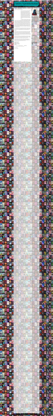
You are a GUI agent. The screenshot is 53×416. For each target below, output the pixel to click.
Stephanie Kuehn (34, 380)
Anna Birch (38, 76)
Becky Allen (33, 88)
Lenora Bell (37, 261)
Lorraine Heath (33, 273)
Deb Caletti (33, 137)
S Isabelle (38, 348)
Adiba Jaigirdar (37, 52)
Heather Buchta (37, 175)
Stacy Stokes (34, 379)
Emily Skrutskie (33, 151)
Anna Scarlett (38, 78)
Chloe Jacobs (34, 117)
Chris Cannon (37, 117)
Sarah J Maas (33, 359)
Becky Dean (36, 88)
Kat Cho (35, 223)
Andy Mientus (36, 74)
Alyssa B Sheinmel (36, 63)
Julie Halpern (36, 216)
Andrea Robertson (34, 73)
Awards (36, 86)
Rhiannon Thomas (37, 337)
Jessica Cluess (34, 204)
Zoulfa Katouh (35, 409)
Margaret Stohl (33, 282)
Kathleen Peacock (36, 230)
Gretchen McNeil (33, 170)
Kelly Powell (36, 238)
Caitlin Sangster (33, 104)
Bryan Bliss (33, 102)
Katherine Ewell (37, 228)
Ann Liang (33, 76)
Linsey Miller (35, 267)
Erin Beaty (33, 157)
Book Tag (35, 96)
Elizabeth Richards (33, 146)
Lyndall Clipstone (35, 274)
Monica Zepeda (37, 305)
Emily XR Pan (34, 152)
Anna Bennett (35, 76)
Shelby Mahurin (34, 371)
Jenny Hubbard (33, 203)
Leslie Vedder (35, 262)
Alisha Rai (33, 61)
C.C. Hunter (35, 103)
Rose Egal (35, 345)
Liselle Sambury (37, 269)
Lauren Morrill (34, 257)
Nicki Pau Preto (37, 312)
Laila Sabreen (35, 250)
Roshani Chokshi (33, 346)
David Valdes (33, 136)
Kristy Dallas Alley (36, 248)
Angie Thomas (34, 75)
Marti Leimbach (36, 289)
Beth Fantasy (36, 89)
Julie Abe (34, 215)
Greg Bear (35, 169)
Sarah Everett (34, 358)
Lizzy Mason (35, 271)
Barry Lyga (37, 87)
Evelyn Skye (34, 160)
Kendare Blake (35, 239)
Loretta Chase (34, 272)
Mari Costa (34, 283)
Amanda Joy (37, 65)
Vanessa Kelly (33, 399)
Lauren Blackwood (36, 256)
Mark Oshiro (37, 288)
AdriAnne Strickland (33, 53)
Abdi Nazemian (37, 49)
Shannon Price (35, 369)
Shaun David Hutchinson (36, 370)
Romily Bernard (37, 343)
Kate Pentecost (35, 226)
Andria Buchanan (33, 74)
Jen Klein (33, 194)
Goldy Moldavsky (34, 168)
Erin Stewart (37, 158)
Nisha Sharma (38, 314)
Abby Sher (34, 49)
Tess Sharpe (33, 390)
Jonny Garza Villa (33, 212)
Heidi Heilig (37, 178)
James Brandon (37, 187)
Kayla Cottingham (35, 235)
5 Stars (37, 46)
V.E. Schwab (34, 398)
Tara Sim (37, 387)
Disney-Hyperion (18, 46)
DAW (35, 136)
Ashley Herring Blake (34, 83)
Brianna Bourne (33, 98)
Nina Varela (35, 314)
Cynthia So (33, 130)
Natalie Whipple (33, 310)
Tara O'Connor (35, 387)
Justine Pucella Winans (35, 218)
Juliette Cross (35, 217)
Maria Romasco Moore (34, 284)
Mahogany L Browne (33, 278)
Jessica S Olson (36, 206)
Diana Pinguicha (35, 139)
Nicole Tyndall (33, 313)
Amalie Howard (36, 64)
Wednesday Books (35, 404)
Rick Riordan (23, 46)
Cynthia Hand (36, 129)
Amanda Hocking (33, 65)
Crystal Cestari (37, 128)
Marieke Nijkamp (36, 285)
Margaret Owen (33, 281)
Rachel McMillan (35, 327)
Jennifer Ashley (33, 197)
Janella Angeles (37, 189)
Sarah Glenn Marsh (37, 358)
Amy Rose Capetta (36, 71)
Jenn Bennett (34, 195)
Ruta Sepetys (37, 347)
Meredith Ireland (33, 299)
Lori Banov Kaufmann (37, 272)
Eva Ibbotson (36, 159)
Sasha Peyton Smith (36, 364)
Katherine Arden (34, 228)
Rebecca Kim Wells (33, 332)
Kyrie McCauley (37, 249)
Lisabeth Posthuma (34, 269)
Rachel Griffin (37, 325)
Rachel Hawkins (33, 326)
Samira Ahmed (33, 353)
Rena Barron (33, 336)
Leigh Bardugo (37, 260)
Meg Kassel (33, 293)
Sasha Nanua (33, 364)
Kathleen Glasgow (33, 230)
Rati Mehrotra (35, 330)
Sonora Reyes (37, 375)
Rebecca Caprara (35, 331)
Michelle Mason (37, 301)
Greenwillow (33, 169)
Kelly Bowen (37, 236)
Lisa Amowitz (38, 267)
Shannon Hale (37, 368)
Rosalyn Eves (33, 344)
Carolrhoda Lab (35, 108)
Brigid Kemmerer (33, 99)
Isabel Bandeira (36, 184)
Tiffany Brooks (34, 391)
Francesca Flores (33, 162)
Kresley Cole (36, 245)
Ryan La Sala (35, 348)
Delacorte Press (33, 138)
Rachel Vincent (36, 328)
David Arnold (36, 135)
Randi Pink (37, 329)
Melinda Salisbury (35, 295)
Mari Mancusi (36, 283)
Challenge (32, 115)
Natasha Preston (33, 311)
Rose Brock (33, 345)
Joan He (36, 208)
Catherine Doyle (35, 113)
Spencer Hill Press (35, 377)
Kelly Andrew (34, 236)
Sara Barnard (35, 354)
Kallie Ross (36, 219)
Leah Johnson (36, 259)
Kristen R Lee (37, 246)
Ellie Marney (37, 148)
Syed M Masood (33, 385)
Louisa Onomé (37, 273)
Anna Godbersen (37, 77)
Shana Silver (36, 367)
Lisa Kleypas (35, 268)
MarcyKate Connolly (33, 280)
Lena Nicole (34, 261)
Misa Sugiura (34, 304)
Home (22, 62)
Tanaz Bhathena (37, 386)
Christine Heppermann (33, 119)
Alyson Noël (33, 63)
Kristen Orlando (35, 246)
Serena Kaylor (38, 366)
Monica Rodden (35, 305)
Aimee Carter (36, 54)
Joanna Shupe (37, 209)
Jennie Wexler (38, 196)
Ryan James (33, 348)
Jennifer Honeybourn (36, 199)
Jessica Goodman (36, 204)
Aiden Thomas (33, 54)
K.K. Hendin (34, 219)
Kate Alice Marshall (34, 224)
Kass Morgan (33, 223)
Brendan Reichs (35, 97)
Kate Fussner (34, 225)
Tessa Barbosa (36, 390)
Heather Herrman (37, 176)
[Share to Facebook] (25, 45)
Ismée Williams (35, 185)
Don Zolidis (37, 140)
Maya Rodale (37, 292)
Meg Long (35, 293)
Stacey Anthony (33, 378)
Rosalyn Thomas (36, 344)
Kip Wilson (35, 244)
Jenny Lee (35, 203)
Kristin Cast (33, 247)
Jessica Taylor (36, 207)
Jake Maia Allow (34, 187)
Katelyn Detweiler (35, 227)
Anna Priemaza (35, 78)
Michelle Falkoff (37, 300)
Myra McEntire (35, 306)
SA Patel (38, 349)
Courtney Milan (35, 127)
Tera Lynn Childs (36, 389)
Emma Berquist (37, 152)
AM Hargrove (34, 64)
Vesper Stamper (34, 400)
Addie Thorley (37, 51)
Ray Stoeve (37, 330)
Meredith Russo (36, 299)
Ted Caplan (37, 388)
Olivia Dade (37, 316)
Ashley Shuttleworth (34, 84)
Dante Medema (36, 134)
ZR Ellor (37, 409)
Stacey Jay (35, 378)
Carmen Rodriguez (33, 107)
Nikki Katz (35, 313)
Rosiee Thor (37, 346)
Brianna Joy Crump (36, 98)
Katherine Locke (36, 229)
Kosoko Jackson (33, 245)
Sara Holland (36, 355)
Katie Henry (33, 233)
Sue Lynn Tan (35, 381)
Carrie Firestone (34, 109)
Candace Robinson (35, 106)
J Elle (37, 185)
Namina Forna (34, 307)
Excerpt (36, 160)
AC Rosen (36, 50)
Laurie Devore (34, 258)
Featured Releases (36, 161)
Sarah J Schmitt (37, 359)
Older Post (29, 62)
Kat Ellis (37, 223)
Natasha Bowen (36, 310)
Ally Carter (33, 62)
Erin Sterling (35, 158)
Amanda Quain (36, 66)
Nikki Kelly (38, 313)
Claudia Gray (34, 124)
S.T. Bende (33, 349)
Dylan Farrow (33, 141)
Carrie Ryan (33, 110)
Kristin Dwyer (36, 247)
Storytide (33, 381)
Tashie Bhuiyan (34, 388)
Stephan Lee (37, 379)
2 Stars (16, 46)
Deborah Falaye (36, 137)
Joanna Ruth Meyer (33, 209)
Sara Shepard (34, 356)
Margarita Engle (36, 282)
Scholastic (37, 365)
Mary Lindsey (33, 290)
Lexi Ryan (37, 262)
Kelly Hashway (34, 237)
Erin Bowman (35, 157)
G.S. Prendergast (36, 163)
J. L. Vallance (35, 186)
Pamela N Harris (33, 318)
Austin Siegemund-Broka (37, 85)
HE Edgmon (35, 175)
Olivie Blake (37, 317)
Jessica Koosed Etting (35, 205)
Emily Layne (37, 150)
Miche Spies (34, 300)
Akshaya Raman (37, 55)
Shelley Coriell (37, 371)
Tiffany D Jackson (36, 391)
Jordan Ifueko (37, 212)
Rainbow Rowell (33, 329)
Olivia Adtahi (35, 316)
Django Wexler (35, 140)
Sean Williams (35, 366)
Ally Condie (36, 62)
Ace (37, 50)
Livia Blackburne (36, 270)
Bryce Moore (36, 102)
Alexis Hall (33, 60)
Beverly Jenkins (34, 93)
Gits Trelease (37, 167)
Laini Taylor (38, 250)
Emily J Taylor (35, 150)
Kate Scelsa (38, 226)
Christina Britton (35, 118)
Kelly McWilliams (33, 238)
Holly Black (34, 180)
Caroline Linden (36, 107)
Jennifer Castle (36, 197)
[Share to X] (25, 45)
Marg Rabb (37, 280)
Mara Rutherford (36, 279)
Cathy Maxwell (35, 114)
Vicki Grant (36, 400)
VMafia (38, 402)
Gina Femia (34, 167)
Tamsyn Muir (34, 386)
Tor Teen (36, 395)
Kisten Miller (37, 244)
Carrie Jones (37, 109)
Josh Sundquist (33, 213)
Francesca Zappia (36, 162)
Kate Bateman (37, 224)
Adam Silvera (35, 51)
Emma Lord (35, 153)
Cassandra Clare (34, 111)
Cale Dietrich (36, 104)
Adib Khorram (34, 52)
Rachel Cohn (34, 325)
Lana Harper (35, 251)
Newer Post (15, 62)
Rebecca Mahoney (37, 332)
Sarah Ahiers (36, 357)
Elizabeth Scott (37, 146)
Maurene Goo (36, 291)
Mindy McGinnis (35, 303)
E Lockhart (36, 141)
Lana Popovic (37, 251)
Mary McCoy (36, 290)
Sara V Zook (36, 356)
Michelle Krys (34, 301)
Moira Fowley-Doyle (37, 304)
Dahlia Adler (35, 130)
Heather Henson (34, 176)
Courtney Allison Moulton (34, 126)
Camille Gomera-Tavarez (34, 105)
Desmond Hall (37, 138)
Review (21, 46)
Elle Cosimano (34, 147)
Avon (34, 86)
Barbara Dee (35, 87)
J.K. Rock (37, 186)
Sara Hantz (33, 355)
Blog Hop (33, 94)
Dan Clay (38, 130)
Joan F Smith (33, 208)
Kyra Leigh (35, 249)
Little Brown (33, 270)
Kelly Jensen (36, 237)
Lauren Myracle (37, 257)
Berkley (34, 89)
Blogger (29, 414)
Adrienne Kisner (37, 53)
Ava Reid (32, 86)
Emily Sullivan (36, 151)
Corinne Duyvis (35, 125)
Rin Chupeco (34, 339)
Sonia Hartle (34, 375)
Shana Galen (33, 367)
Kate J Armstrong (37, 225)
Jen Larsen (36, 194)
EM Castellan (35, 149)
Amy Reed (33, 71)
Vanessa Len (36, 399)
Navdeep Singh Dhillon (37, 311)
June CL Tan (37, 217)
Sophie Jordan (33, 376)
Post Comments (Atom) (19, 63)
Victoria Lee (33, 401)
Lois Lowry (38, 271)
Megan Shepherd (34, 294)
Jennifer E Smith (35, 198)
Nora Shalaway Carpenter (35, 315)
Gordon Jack (37, 168)
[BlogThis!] (24, 45)
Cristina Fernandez (33, 128)
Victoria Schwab (36, 401)
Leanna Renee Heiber (33, 260)
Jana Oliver (37, 188)
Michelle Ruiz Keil (33, 302)
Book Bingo (38, 95)
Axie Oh (38, 86)
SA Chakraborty (36, 349)
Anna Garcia (34, 77)
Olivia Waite (34, 317)
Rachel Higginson (37, 326)
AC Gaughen (34, 50)
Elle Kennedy (37, 147)
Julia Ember (36, 214)
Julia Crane (34, 214)
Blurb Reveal (35, 95)
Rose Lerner (37, 345)
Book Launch (33, 96)
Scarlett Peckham (34, 365)
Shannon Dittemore (33, 368)
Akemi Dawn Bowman (33, 55)
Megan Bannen (37, 293)
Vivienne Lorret (35, 402)
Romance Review (33, 343)
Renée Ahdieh (36, 336)
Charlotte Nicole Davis (35, 116)
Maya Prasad (35, 292)
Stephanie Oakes (36, 380)
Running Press (34, 347)
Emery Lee (37, 149)
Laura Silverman (33, 255)
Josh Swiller (36, 213)
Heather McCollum (36, 177)
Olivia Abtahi (33, 316)
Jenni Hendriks (35, 196)
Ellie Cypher (34, 148)
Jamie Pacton (35, 188)
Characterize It (35, 115)
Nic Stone (34, 312)
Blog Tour (36, 94)
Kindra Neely (33, 244)
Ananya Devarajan (35, 72)
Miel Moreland (36, 302)
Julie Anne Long (37, 215)
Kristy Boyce (33, 248)
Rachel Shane (33, 328)
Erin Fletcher (38, 157)
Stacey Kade (38, 378)
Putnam (37, 322)
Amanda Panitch (33, 66)
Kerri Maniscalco (34, 240)
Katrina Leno (35, 234)
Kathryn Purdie (35, 231)
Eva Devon (33, 159)
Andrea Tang (37, 73)
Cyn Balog (33, 129)
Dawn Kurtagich (37, 136)
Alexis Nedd (36, 60)
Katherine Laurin (34, 229)
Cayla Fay (37, 114)
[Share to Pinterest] (26, 45)
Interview (38, 183)
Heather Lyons (33, 177)
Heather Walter (34, 178)
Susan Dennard (35, 382)
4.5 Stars (34, 46)
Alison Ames (36, 61)
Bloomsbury (33, 95)
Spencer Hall (33, 377)
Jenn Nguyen (36, 195)
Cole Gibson (37, 124)
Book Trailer (37, 96)
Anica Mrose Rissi (36, 75)
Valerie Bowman (37, 398)
